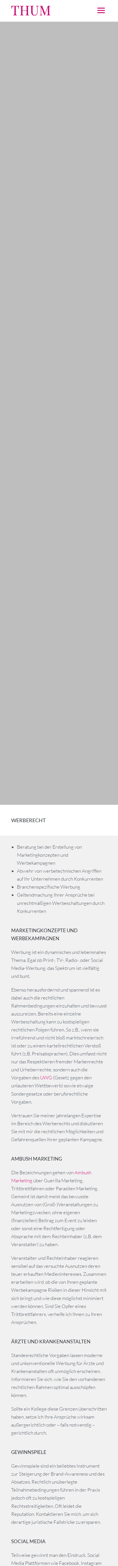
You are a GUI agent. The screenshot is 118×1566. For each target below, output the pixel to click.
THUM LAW (47, 11)
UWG (46, 1077)
